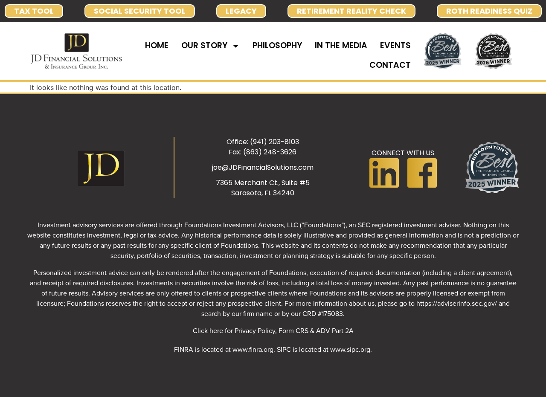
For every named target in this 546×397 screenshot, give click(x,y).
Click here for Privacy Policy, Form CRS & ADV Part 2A (273, 330)
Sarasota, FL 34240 (262, 193)
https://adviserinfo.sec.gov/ (456, 303)
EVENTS (395, 45)
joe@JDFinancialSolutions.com (263, 167)
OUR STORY (204, 45)
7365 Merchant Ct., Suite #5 (263, 183)
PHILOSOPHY (277, 45)
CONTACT (390, 65)
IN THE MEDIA (341, 45)
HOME (156, 45)
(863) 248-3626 (269, 152)
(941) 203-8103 (274, 142)
